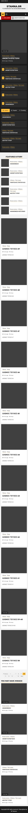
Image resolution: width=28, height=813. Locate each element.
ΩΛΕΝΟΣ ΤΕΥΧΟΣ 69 (11, 249)
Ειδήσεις (15, 68)
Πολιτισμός (13, 76)
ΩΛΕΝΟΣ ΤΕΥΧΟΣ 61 (10, 578)
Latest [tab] (6, 110)
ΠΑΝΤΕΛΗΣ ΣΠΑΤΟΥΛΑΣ (13, 79)
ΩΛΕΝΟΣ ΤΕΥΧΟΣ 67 (11, 331)
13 (12, 676)
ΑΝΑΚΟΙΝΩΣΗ (9, 104)
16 (18, 676)
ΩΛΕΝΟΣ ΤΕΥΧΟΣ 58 (11, 661)
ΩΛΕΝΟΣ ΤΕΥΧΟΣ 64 (11, 455)
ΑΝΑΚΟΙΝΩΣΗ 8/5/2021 (17, 211)
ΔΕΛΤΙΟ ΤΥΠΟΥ (10, 87)
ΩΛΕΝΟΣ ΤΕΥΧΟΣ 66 (11, 372)
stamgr (11, 60)
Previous (5, 673)
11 (5, 676)
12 (8, 676)
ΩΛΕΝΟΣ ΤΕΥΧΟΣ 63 (11, 496)
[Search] (26, 14)
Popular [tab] (14, 110)
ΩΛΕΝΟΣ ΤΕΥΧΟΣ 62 (11, 537)
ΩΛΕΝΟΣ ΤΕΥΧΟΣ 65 (11, 414)
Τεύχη (8, 246)
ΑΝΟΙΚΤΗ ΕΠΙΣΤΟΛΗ (17, 18)
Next (22, 676)
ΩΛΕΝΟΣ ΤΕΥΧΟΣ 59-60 (12, 619)
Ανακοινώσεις (9, 68)
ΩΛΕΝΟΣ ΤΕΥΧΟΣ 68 (11, 290)
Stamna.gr (14, 6)
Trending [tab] (23, 110)
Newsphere (22, 809)
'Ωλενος (4, 246)
